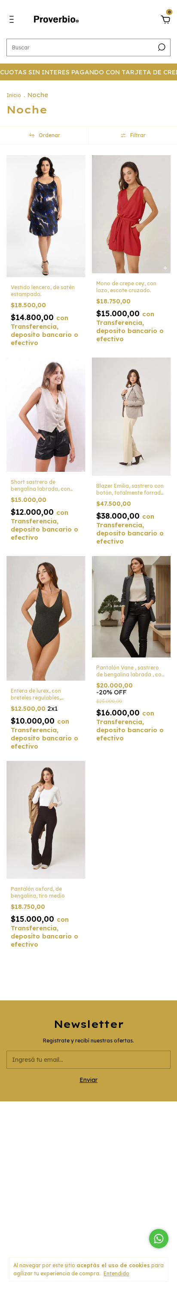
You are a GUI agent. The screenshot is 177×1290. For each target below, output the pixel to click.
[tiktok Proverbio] (110, 1167)
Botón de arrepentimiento (88, 1232)
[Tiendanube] (89, 1244)
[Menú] (13, 20)
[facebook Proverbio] (88, 1167)
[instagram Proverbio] (67, 1167)
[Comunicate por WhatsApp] (158, 1238)
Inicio (13, 95)
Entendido (116, 1273)
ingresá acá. (89, 1226)
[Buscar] (160, 47)
